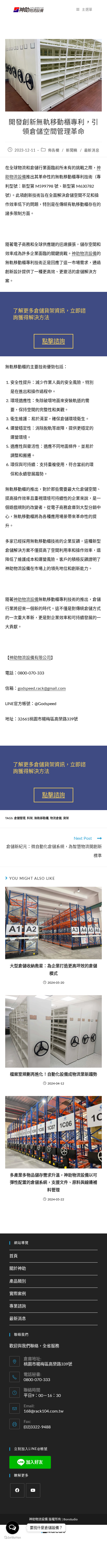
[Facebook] (17, 1490)
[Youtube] (33, 1490)
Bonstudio (70, 1519)
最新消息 (91, 150)
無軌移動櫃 (41, 818)
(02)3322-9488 (37, 1427)
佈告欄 (53, 150)
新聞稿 (71, 150)
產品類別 (17, 1281)
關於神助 (17, 1268)
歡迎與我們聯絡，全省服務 (34, 1346)
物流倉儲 (56, 818)
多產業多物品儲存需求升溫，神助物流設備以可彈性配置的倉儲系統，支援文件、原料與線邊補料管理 (53, 1182)
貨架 (66, 818)
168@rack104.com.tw (44, 1411)
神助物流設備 (84, 254)
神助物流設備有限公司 (30, 658)
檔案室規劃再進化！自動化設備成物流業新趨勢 (53, 1074)
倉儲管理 (19, 818)
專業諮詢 (17, 1306)
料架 (30, 818)
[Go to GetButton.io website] (12, 1537)
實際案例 (17, 1294)
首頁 (13, 1256)
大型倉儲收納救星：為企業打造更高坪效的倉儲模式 (53, 970)
